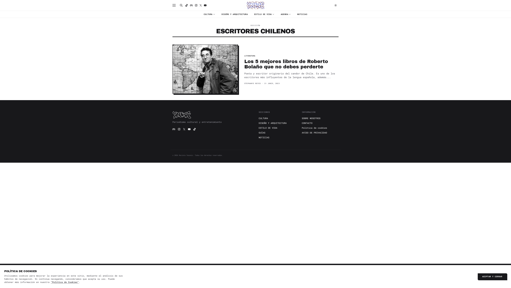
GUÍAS (262, 132)
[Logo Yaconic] (255, 5)
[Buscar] (181, 5)
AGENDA (284, 14)
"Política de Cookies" (65, 282)
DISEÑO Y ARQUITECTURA (235, 14)
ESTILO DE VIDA (263, 14)
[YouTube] (189, 129)
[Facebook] (191, 5)
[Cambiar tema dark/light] (336, 5)
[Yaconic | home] (212, 115)
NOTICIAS (302, 14)
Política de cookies (314, 127)
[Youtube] (205, 5)
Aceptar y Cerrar (492, 276)
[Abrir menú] (175, 5)
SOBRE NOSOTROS (311, 118)
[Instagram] (196, 5)
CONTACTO (307, 123)
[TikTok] (186, 5)
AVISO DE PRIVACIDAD (314, 132)
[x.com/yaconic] (201, 5)
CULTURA (208, 14)
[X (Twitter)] (184, 129)
